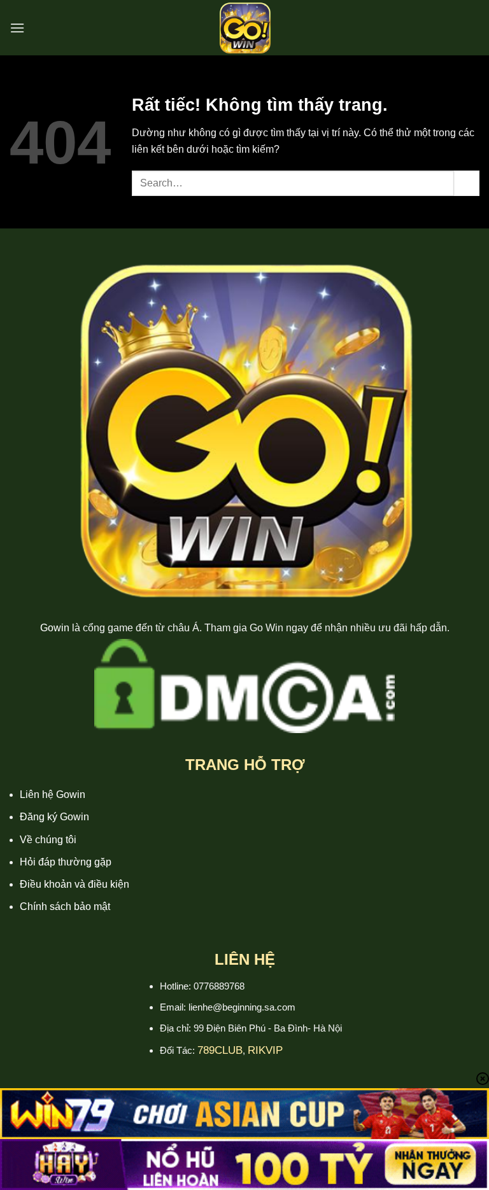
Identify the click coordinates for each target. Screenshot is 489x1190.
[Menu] (17, 27)
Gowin (54, 627)
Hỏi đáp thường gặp (65, 862)
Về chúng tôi (48, 839)
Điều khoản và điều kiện (74, 884)
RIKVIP (265, 1050)
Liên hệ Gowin (52, 794)
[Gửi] (466, 183)
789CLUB (220, 1050)
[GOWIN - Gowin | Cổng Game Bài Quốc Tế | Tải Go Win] (244, 27)
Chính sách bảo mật (65, 906)
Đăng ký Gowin (54, 816)
